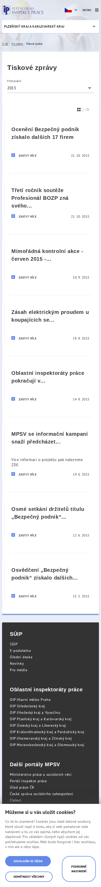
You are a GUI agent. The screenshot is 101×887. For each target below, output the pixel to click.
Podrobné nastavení (78, 869)
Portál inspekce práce (28, 781)
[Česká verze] (72, 10)
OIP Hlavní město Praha (30, 699)
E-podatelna (20, 650)
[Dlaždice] (79, 109)
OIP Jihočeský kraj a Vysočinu (35, 712)
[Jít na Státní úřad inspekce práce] (23, 10)
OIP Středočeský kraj (27, 706)
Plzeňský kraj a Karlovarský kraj (34, 26)
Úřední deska (21, 657)
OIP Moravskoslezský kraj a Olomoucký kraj (47, 744)
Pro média (18, 670)
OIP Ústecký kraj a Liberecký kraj (38, 725)
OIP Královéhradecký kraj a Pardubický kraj (47, 732)
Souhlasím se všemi (27, 861)
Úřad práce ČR (22, 787)
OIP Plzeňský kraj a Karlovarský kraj (41, 719)
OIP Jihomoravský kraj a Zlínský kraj (41, 738)
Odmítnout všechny (28, 876)
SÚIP (14, 644)
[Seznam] (87, 109)
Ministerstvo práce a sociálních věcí (41, 774)
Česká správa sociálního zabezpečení (41, 793)
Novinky (17, 663)
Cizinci (15, 800)
